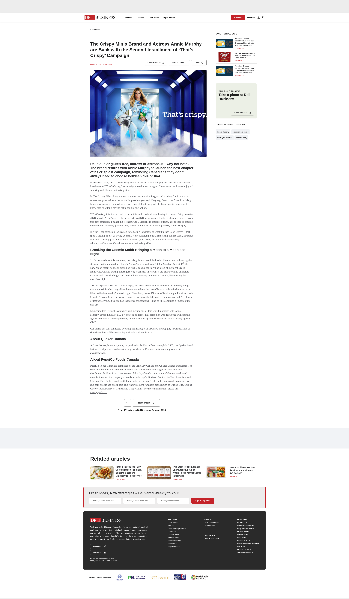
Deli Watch (154, 18)
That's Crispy (241, 138)
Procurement (172, 544)
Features (171, 526)
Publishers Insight (174, 541)
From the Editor (173, 538)
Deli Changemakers (211, 523)
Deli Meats (172, 532)
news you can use (224, 138)
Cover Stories (173, 523)
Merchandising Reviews (177, 529)
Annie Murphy (223, 132)
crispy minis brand (241, 132)
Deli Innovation (209, 526)
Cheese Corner (173, 535)
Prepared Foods (174, 547)
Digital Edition (169, 18)
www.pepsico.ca (98, 392)
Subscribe (238, 18)
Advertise (251, 18)
